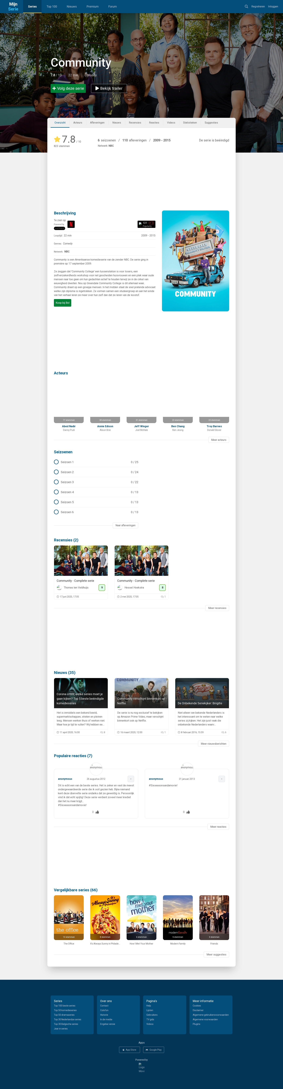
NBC (111, 145)
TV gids (150, 1019)
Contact (104, 1005)
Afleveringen (97, 122)
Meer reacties (218, 826)
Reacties (154, 122)
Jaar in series (61, 1028)
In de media (106, 1019)
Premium (93, 6)
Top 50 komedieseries (65, 1010)
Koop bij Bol (62, 302)
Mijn (13, 6)
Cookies (197, 1005)
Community (81, 63)
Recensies (135, 122)
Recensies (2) (66, 540)
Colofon (104, 1010)
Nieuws (72, 6)
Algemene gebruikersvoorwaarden (211, 1015)
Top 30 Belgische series (66, 1024)
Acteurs (77, 122)
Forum (112, 6)
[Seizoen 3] (96, 482)
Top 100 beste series (64, 1005)
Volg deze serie (70, 88)
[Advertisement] (141, 174)
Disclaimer (198, 1010)
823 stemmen (62, 146)
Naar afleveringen (125, 525)
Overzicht (60, 122)
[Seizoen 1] (96, 462)
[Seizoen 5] (96, 502)
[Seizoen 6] (96, 512)
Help (148, 1005)
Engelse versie (107, 1024)
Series (32, 6)
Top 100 (52, 6)
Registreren (258, 6)
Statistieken (190, 122)
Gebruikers (152, 1015)
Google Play (156, 1049)
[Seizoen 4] (96, 492)
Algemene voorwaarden (205, 1019)
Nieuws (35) (64, 672)
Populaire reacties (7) (73, 756)
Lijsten (149, 1010)
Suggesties (211, 122)
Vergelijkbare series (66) (76, 890)
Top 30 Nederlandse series (67, 1019)
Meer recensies (217, 608)
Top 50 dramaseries (64, 1015)
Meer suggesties (216, 954)
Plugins (196, 1024)
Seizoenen (63, 452)
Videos (171, 122)
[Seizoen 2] (96, 472)
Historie (104, 1015)
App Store (131, 1049)
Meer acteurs (218, 439)
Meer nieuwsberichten (213, 743)
